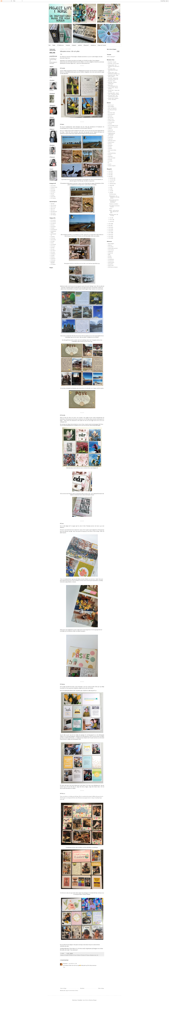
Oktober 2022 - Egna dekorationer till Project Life (113, 73)
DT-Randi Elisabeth (53, 262)
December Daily (111, 112)
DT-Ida (52, 242)
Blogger (95, 1000)
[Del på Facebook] (71, 953)
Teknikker (110, 148)
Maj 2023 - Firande (112, 62)
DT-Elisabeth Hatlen (53, 232)
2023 (109, 176)
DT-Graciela (53, 239)
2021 (109, 225)
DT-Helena (71, 955)
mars (111, 217)
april (111, 192)
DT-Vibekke (53, 264)
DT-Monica (53, 258)
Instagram (74, 45)
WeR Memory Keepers (113, 267)
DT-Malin (52, 255)
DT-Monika (53, 260)
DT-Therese (87, 955)
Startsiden (82, 988)
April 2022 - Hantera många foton (112, 83)
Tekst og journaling (112, 150)
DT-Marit (78, 955)
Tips (109, 151)
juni (110, 188)
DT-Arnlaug (53, 226)
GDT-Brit (52, 203)
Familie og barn (111, 120)
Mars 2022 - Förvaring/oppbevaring (113, 85)
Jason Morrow (86, 1000)
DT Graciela (53, 221)
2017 (109, 232)
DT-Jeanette (53, 244)
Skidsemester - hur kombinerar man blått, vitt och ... (114, 197)
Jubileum (110, 128)
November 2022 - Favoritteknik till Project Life (113, 70)
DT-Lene (52, 249)
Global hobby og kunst (113, 248)
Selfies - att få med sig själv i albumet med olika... (114, 211)
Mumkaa (110, 257)
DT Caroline (53, 220)
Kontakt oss (93, 45)
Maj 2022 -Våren (111, 80)
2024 (109, 174)
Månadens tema (93, 955)
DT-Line (74, 955)
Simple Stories (111, 142)
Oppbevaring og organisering (111, 134)
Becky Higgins (111, 106)
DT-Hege (52, 241)
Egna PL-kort (111, 119)
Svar (64, 967)
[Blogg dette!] (68, 953)
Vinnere (109, 154)
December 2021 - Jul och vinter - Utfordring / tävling (113, 94)
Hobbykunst (110, 251)
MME (109, 254)
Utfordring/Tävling (112, 153)
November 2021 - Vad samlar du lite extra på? (113, 96)
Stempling (110, 145)
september (112, 183)
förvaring (110, 159)
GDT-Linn (53, 210)
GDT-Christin (53, 205)
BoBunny (110, 245)
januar (111, 221)
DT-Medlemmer (60, 45)
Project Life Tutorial (102, 45)
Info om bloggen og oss (113, 125)
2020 (109, 227)
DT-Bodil (52, 228)
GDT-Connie (53, 206)
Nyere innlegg (63, 988)
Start (50, 45)
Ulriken (110, 208)
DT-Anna (52, 224)
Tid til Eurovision (112, 194)
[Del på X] (69, 953)
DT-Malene (53, 253)
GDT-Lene (53, 208)
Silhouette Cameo (112, 140)
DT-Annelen (53, 185)
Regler (53, 45)
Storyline (110, 146)
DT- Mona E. (53, 223)
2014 (109, 238)
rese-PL (109, 164)
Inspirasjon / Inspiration (113, 126)
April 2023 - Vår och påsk (113, 63)
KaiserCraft (110, 130)
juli (110, 187)
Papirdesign (110, 137)
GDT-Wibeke (53, 214)
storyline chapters (112, 165)
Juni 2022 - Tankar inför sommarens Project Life (113, 79)
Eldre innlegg (101, 988)
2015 (109, 236)
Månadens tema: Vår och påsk (113, 215)
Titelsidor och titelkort (113, 203)
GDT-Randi (53, 213)
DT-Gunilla (66, 955)
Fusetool (110, 123)
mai (110, 190)
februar (111, 219)
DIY (109, 111)
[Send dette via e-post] (67, 953)
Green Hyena (111, 249)
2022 (109, 223)
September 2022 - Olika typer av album (113, 76)
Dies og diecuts (111, 114)
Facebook (68, 45)
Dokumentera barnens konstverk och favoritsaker (114, 201)
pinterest (80, 45)
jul (108, 162)
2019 (109, 229)
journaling (110, 160)
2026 (109, 171)
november (112, 179)
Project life (110, 139)
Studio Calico (111, 265)
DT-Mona (53, 256)
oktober (111, 181)
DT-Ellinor (53, 236)
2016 (109, 234)
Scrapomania (111, 260)
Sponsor (110, 143)
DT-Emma (53, 188)
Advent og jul (111, 104)
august (111, 185)
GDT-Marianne (54, 211)
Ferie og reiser (111, 122)
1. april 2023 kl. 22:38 (72, 963)
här (77, 948)
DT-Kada (52, 247)
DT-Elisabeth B (54, 229)
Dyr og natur (110, 117)
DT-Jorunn (53, 245)
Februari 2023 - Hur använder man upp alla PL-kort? (113, 66)
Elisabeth (65, 963)
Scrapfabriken (111, 259)
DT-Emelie (53, 238)
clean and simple (111, 157)
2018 (109, 230)
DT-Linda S (53, 250)
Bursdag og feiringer (112, 109)
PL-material (110, 135)
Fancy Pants (110, 246)
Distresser (110, 115)
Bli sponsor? (86, 45)
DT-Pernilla (82, 955)
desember (112, 178)
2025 (109, 173)
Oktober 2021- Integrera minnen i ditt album (113, 99)
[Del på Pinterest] (72, 953)
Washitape (110, 156)
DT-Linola (53, 252)
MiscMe (109, 256)
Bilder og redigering (112, 108)
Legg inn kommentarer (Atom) (71, 990)
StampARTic (110, 263)
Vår (97, 955)
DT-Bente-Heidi (54, 187)
